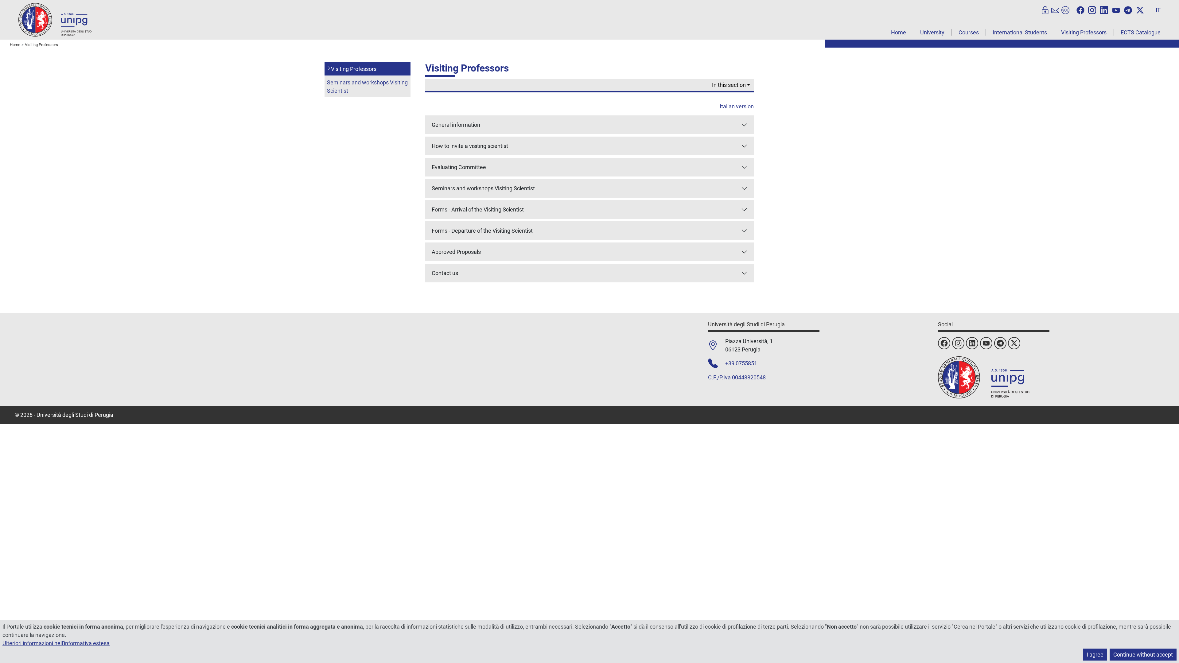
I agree (1095, 654)
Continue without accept (1143, 654)
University (932, 32)
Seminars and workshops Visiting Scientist (367, 86)
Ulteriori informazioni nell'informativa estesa (56, 643)
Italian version (737, 106)
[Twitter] (1140, 10)
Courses (969, 32)
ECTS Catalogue (1141, 32)
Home (898, 32)
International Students (1020, 32)
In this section (729, 85)
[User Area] (1045, 10)
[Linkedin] (1104, 10)
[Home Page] (55, 19)
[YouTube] (1116, 10)
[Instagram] (1092, 10)
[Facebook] (1080, 10)
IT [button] (1158, 9)
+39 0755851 (741, 363)
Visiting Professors (1084, 32)
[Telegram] (1128, 10)
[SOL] (1065, 10)
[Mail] (1055, 10)
